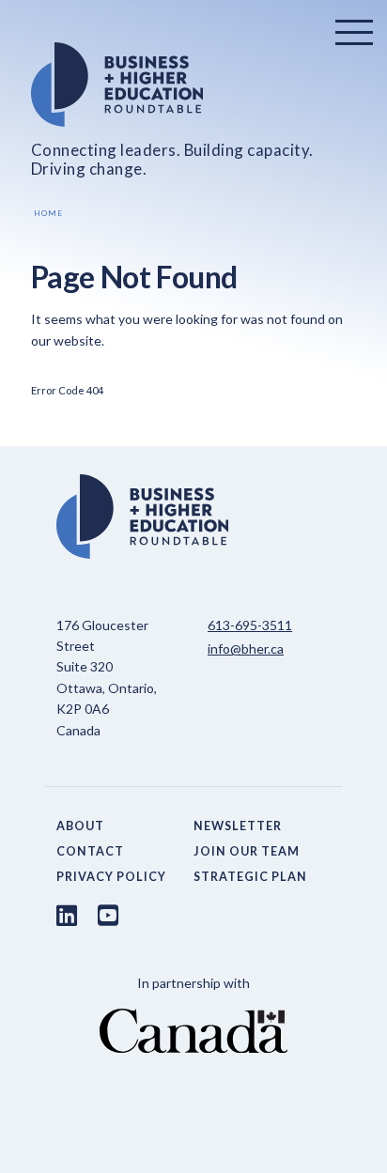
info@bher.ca (246, 648)
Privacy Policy (111, 877)
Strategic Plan (250, 877)
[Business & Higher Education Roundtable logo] (194, 84)
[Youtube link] (108, 915)
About (80, 826)
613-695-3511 (250, 625)
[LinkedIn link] (66, 915)
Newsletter (238, 826)
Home (48, 213)
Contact (90, 851)
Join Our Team (247, 851)
